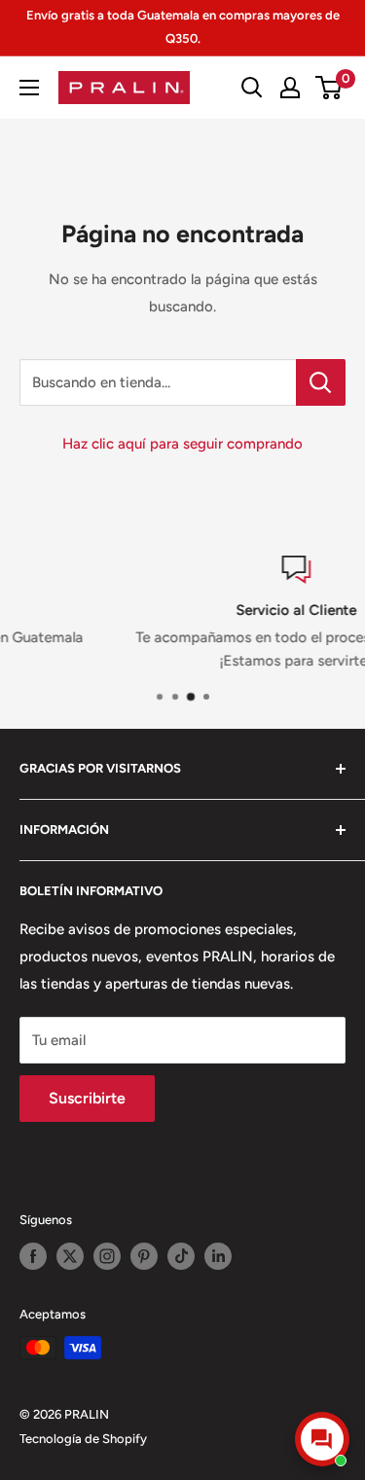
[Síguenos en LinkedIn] (218, 1256)
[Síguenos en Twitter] (70, 1256)
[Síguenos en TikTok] (181, 1256)
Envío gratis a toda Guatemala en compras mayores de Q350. (183, 27)
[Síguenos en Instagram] (107, 1256)
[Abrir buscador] (252, 87)
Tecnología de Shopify (83, 1438)
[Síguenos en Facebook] (33, 1256)
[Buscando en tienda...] (321, 382)
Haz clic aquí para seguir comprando (182, 443)
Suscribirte (87, 1098)
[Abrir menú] (29, 87)
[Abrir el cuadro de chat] (322, 1439)
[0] (329, 87)
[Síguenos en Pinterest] (144, 1256)
